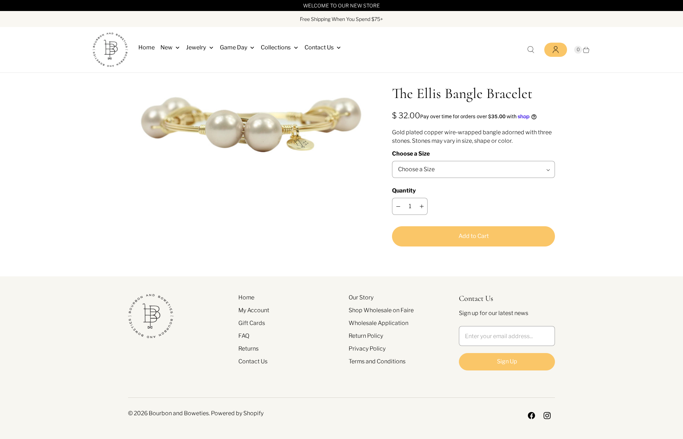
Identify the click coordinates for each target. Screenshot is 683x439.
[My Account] (555, 50)
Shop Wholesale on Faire (381, 310)
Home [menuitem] (146, 47)
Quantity (404, 190)
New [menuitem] (166, 47)
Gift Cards (251, 323)
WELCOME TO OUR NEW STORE (341, 5)
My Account (253, 310)
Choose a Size (411, 153)
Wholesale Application (378, 323)
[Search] (531, 49)
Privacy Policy (367, 348)
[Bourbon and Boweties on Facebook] (531, 415)
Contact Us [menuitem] (319, 47)
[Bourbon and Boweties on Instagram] (547, 415)
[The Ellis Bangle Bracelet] (250, 125)
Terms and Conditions (377, 361)
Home (246, 297)
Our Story (361, 297)
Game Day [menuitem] (233, 47)
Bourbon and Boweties (179, 413)
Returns (248, 348)
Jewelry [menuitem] (196, 47)
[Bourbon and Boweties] (110, 50)
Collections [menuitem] (276, 47)
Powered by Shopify (237, 413)
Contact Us (253, 361)
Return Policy (366, 335)
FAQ (243, 335)
